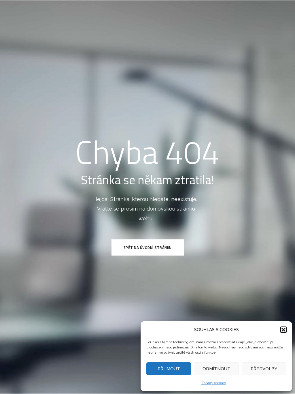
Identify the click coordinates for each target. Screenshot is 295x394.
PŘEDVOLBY (264, 369)
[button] (283, 330)
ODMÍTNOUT (216, 369)
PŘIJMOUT (169, 369)
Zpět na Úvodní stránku (148, 247)
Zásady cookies (213, 383)
